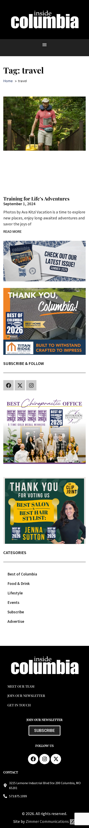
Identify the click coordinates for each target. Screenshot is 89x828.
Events (13, 602)
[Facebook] (8, 385)
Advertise (15, 621)
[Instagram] (31, 385)
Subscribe (15, 611)
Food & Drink (18, 583)
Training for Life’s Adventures (36, 198)
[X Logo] (20, 385)
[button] (44, 44)
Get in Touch (19, 705)
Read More (12, 232)
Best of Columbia (22, 574)
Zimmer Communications (48, 821)
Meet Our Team (20, 686)
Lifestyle (15, 592)
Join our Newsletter (26, 695)
